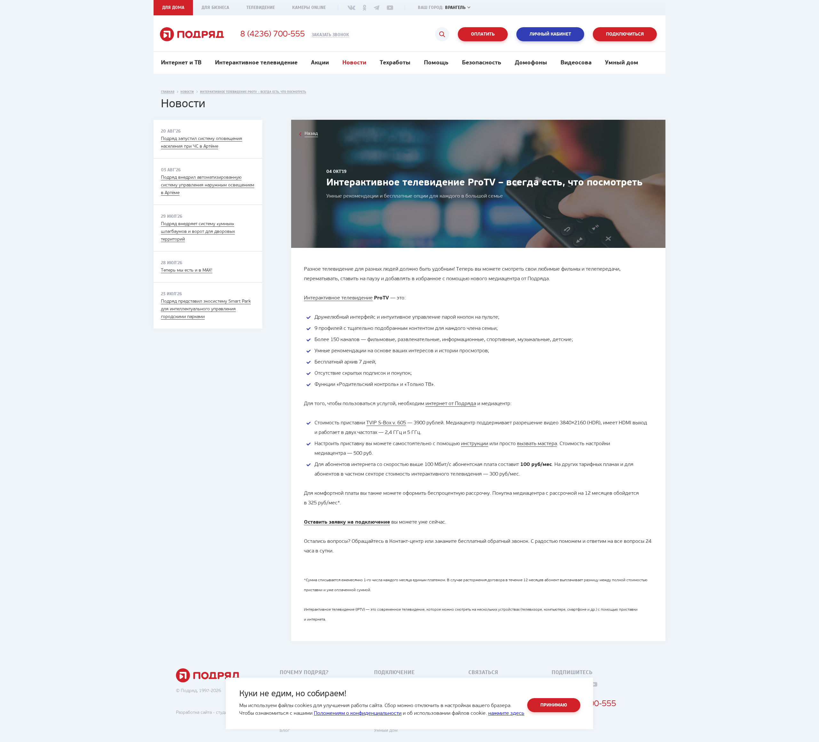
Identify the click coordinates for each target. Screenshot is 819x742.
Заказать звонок (330, 34)
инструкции (474, 443)
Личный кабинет (550, 34)
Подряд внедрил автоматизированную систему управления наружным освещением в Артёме (207, 185)
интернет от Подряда (450, 403)
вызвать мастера (537, 443)
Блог (285, 730)
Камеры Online (309, 7)
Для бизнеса (215, 7)
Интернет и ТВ (181, 63)
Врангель (455, 7)
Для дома (173, 7)
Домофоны (531, 63)
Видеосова (576, 63)
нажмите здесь (506, 713)
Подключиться (625, 34)
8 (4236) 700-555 (272, 34)
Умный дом (621, 63)
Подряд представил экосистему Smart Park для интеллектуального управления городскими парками (206, 309)
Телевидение (260, 7)
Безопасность (481, 63)
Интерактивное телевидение (256, 63)
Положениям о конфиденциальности (358, 713)
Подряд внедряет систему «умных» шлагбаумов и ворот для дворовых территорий (198, 232)
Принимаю (553, 705)
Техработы (395, 63)
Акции (320, 63)
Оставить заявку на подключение (347, 522)
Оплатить (483, 34)
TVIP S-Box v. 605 (386, 423)
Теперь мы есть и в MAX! (186, 270)
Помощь (436, 63)
